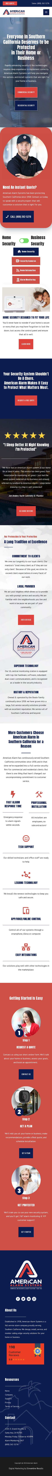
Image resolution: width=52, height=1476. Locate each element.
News (7, 1391)
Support (8, 1398)
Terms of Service (12, 1406)
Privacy (8, 1402)
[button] (18, 216)
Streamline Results (35, 1468)
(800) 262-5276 (43, 3)
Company (9, 1394)
